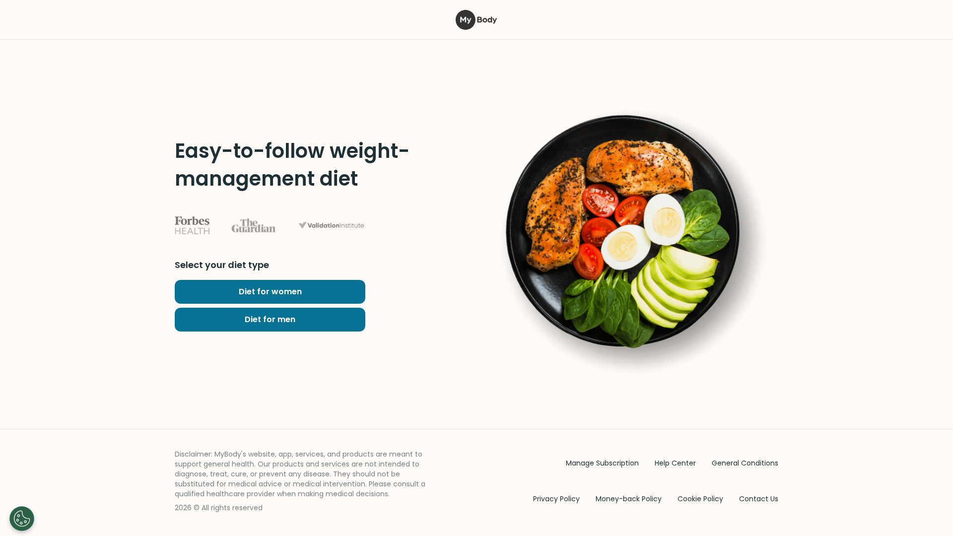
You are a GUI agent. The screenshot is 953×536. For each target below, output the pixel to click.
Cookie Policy (700, 499)
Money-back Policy (629, 499)
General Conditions (745, 463)
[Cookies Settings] (21, 518)
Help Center (675, 463)
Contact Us (758, 499)
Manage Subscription (602, 463)
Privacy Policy (556, 499)
